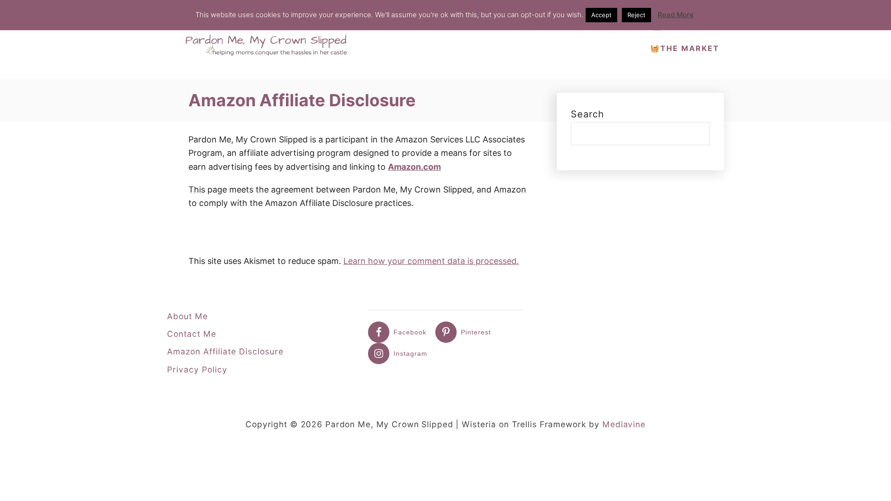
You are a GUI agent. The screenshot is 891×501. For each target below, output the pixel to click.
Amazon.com (414, 167)
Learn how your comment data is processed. (431, 261)
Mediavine (624, 424)
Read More (676, 14)
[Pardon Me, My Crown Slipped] (269, 39)
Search (587, 114)
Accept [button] (601, 15)
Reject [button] (636, 15)
